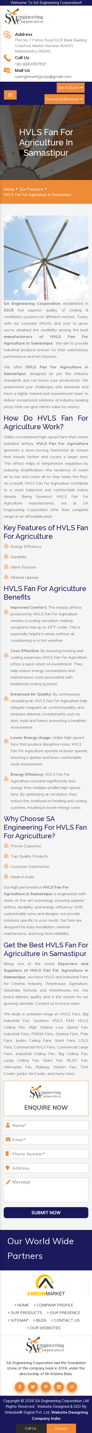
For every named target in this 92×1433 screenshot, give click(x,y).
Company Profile (54, 1305)
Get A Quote (69, 87)
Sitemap (19, 1320)
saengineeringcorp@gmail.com (43, 76)
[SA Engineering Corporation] (25, 18)
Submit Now (46, 1212)
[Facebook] (20, 1386)
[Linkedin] (59, 1386)
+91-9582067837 (30, 64)
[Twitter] (33, 1386)
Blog (40, 1320)
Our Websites (44, 1327)
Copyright (11, 1400)
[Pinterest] (45, 1386)
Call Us (30, 1428)
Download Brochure (63, 99)
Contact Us (66, 1320)
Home (9, 189)
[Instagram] (72, 1386)
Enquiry (61, 1428)
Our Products (26, 1312)
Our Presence (31, 189)
